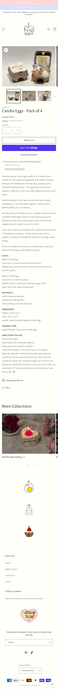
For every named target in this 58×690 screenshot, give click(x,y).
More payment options (29, 154)
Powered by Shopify (34, 685)
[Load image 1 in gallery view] (14, 96)
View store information (15, 168)
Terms (8, 581)
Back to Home (11, 569)
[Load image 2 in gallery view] (29, 96)
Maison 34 (25, 685)
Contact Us (10, 575)
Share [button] (7, 387)
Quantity (5, 125)
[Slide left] (3, 97)
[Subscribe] (49, 642)
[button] (3, 29)
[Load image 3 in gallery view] (44, 96)
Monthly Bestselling (12, 456)
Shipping (5, 121)
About (8, 563)
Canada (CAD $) (28, 670)
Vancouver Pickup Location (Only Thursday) (24, 598)
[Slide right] (55, 97)
